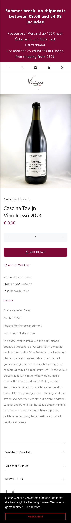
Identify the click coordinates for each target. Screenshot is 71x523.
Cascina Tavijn (20, 208)
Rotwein (27, 284)
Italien (25, 291)
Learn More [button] (32, 507)
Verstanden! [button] (35, 516)
